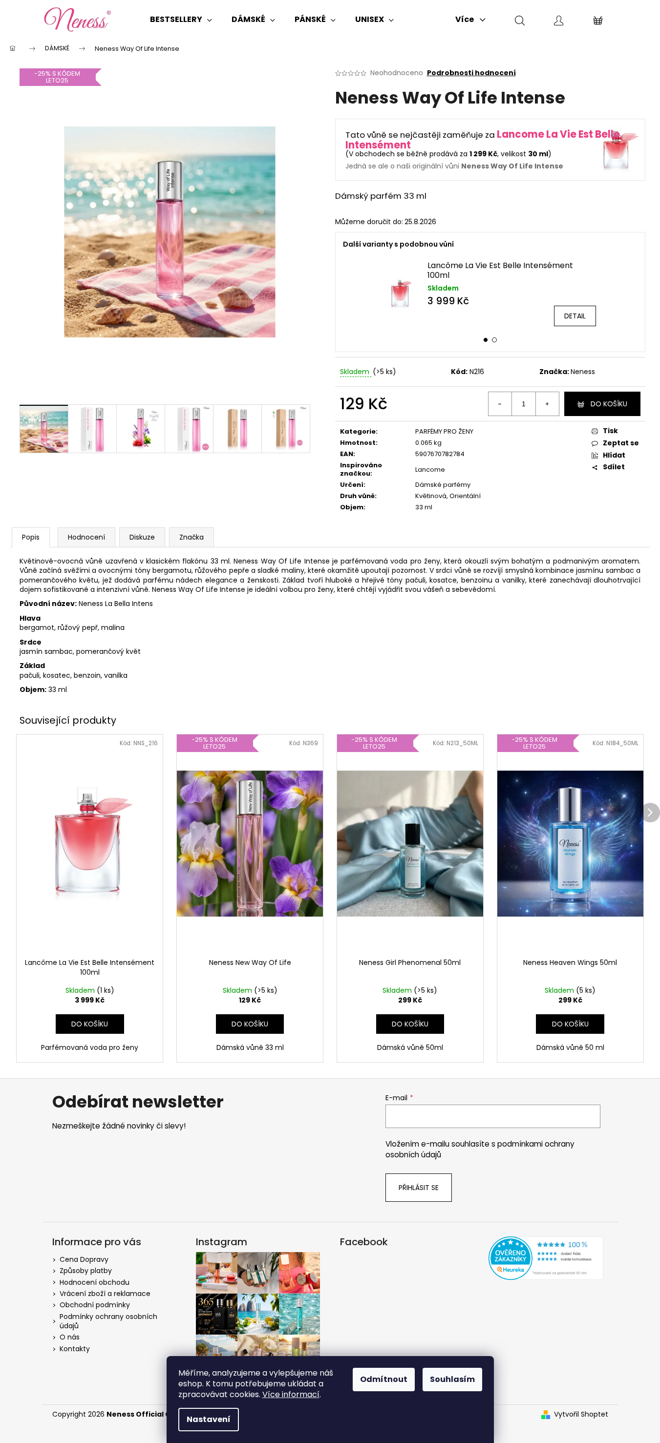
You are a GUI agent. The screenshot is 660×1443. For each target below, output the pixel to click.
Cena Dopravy (84, 1259)
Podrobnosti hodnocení (471, 73)
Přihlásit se (419, 1187)
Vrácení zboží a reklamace (105, 1293)
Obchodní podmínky (95, 1305)
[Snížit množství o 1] (500, 404)
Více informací (290, 1394)
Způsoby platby (86, 1271)
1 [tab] (485, 339)
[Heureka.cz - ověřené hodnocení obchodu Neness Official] (546, 1258)
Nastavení (209, 1419)
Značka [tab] (191, 537)
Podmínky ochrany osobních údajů (108, 1321)
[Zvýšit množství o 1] (547, 404)
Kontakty (75, 1349)
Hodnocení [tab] (86, 537)
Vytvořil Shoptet (581, 1414)
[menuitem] (181, 19)
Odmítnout (383, 1379)
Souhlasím (452, 1379)
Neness (583, 371)
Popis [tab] (31, 537)
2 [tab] (494, 339)
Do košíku (609, 404)
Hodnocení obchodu (94, 1282)
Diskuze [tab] (142, 537)
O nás (70, 1337)
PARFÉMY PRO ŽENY (444, 431)
